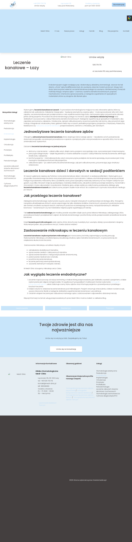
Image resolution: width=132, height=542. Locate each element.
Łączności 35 (66, 3)
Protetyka (8, 150)
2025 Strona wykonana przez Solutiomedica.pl (87, 480)
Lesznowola (43, 403)
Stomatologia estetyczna (9, 122)
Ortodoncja (8, 144)
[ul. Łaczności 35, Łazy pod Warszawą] (90, 71)
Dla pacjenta (113, 31)
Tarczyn (42, 405)
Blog (101, 31)
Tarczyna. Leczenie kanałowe (48, 126)
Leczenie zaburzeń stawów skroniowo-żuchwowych (12, 168)
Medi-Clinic (45, 31)
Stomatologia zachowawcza (10, 177)
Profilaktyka (8, 155)
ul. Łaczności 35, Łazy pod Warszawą (107, 71)
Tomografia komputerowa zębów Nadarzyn (78, 391)
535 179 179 (97, 65)
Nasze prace (69, 31)
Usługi (81, 31)
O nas (57, 31)
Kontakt (126, 31)
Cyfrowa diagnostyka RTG (11, 184)
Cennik (91, 31)
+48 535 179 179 (39, 3)
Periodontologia (10, 161)
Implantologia (9, 139)
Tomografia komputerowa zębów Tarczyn (80, 398)
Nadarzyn (53, 403)
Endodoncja (9, 134)
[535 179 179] (90, 65)
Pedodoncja (9, 128)
